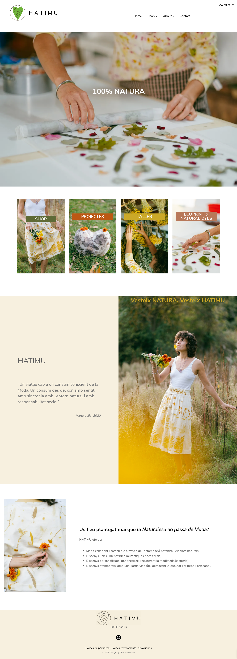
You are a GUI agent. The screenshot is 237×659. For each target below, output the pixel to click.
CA (221, 5)
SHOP (41, 219)
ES (232, 5)
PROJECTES (92, 216)
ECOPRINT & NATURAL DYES (196, 216)
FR (229, 5)
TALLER (144, 216)
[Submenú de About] (173, 16)
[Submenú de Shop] (156, 16)
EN (225, 5)
